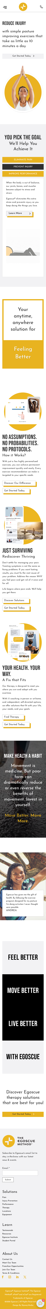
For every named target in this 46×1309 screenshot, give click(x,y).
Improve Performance (23, 174)
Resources (6, 1234)
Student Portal (8, 1241)
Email (6, 1168)
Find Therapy (11, 717)
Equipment (7, 1215)
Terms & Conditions (11, 1273)
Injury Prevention (9, 1201)
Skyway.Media (27, 1305)
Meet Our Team (9, 1263)
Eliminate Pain (23, 160)
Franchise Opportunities (13, 1266)
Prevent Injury (23, 167)
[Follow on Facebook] (2, 1277)
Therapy (5, 1208)
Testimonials (7, 1230)
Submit (8, 1180)
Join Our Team (8, 1270)
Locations (6, 1211)
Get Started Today (14, 490)
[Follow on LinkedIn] (17, 1277)
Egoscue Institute (10, 1237)
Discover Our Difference (17, 483)
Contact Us (7, 1259)
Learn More (15, 213)
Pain (4, 1197)
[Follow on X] (25, 1277)
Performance (7, 1204)
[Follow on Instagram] (9, 1277)
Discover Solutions (14, 600)
